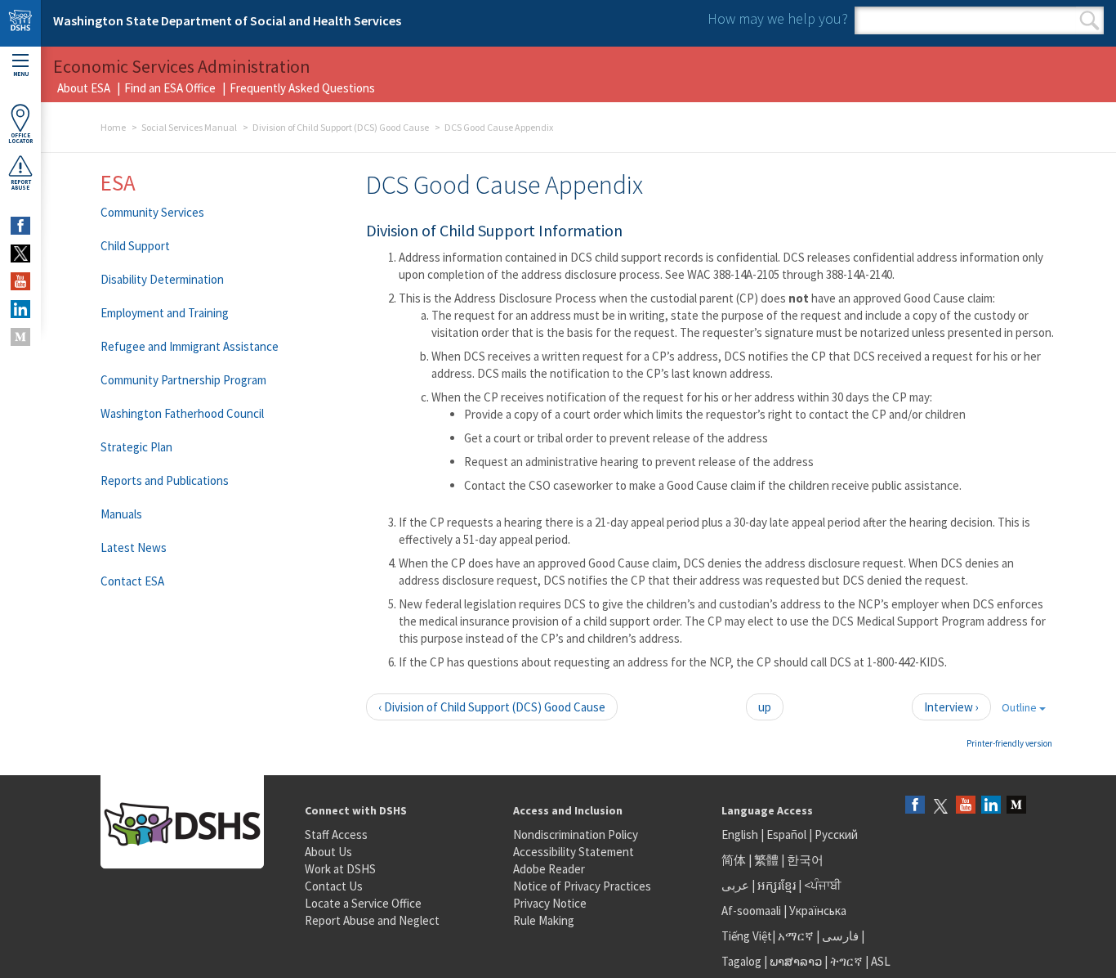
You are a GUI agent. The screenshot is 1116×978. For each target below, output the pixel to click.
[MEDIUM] (20, 337)
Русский (836, 834)
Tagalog (741, 961)
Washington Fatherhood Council (182, 413)
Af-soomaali (751, 910)
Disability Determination (162, 279)
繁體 (767, 860)
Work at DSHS (340, 869)
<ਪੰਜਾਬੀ (822, 885)
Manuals (121, 514)
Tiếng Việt (746, 936)
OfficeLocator (20, 138)
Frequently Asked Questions (302, 88)
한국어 (805, 860)
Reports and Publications (164, 480)
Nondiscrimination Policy (575, 834)
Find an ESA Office (170, 88)
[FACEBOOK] (20, 226)
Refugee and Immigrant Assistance (189, 346)
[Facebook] (915, 806)
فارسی (839, 936)
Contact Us (334, 886)
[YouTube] (965, 806)
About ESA (83, 88)
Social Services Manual (189, 127)
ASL (881, 961)
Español (786, 834)
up (764, 707)
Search (1089, 20)
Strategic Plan (136, 447)
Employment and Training (164, 313)
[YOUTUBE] (20, 281)
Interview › (951, 707)
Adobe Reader (549, 869)
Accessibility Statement (573, 851)
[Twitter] (940, 806)
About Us (328, 851)
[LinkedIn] (991, 806)
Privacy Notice (550, 903)
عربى (735, 885)
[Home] (20, 23)
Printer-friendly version (1009, 743)
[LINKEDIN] (20, 309)
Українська (817, 910)
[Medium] (1016, 806)
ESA (118, 182)
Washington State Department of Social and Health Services (227, 20)
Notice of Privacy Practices (582, 886)
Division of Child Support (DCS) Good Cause (340, 127)
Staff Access (336, 834)
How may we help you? (778, 18)
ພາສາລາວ (796, 961)
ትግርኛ (846, 961)
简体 (733, 860)
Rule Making (543, 920)
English (741, 834)
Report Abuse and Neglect (372, 920)
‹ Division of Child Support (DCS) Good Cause (491, 707)
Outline (1020, 707)
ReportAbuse (21, 184)
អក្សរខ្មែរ (776, 885)
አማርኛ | (798, 936)
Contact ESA (132, 581)
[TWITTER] (20, 253)
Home (113, 127)
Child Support (135, 245)
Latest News (133, 547)
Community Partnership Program (183, 380)
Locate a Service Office (363, 903)
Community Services (152, 212)
